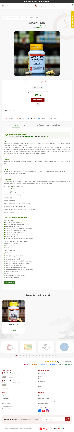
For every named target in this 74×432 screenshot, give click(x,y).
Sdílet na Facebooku (10, 111)
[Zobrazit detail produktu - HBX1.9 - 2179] (13, 311)
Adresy (4, 401)
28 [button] (55, 355)
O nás (39, 386)
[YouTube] (43, 410)
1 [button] (16, 355)
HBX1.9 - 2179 (13, 324)
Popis (16, 125)
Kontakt (40, 384)
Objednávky (5, 398)
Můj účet (4, 396)
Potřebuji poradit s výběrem (48, 125)
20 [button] (43, 355)
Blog (39, 378)
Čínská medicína (9, 282)
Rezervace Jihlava (7, 408)
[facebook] (39, 410)
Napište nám (41, 373)
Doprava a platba (42, 396)
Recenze (27, 125)
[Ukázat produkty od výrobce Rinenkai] (9, 347)
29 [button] (56, 355)
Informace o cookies (44, 398)
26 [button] (52, 355)
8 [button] (26, 355)
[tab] (16, 125)
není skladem (38, 100)
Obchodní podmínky (43, 403)
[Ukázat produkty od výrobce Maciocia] (46, 347)
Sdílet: (6, 110)
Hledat (40, 376)
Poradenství (41, 381)
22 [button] (46, 355)
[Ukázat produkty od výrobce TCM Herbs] (27, 347)
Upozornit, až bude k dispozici (39, 92)
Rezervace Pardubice (8, 406)
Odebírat (67, 419)
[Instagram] (47, 410)
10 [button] (29, 355)
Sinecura (39, 27)
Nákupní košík (6, 403)
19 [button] (42, 355)
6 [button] (23, 355)
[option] (13, 317)
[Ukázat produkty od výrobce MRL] (64, 347)
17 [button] (39, 355)
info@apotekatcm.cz (31, 1)
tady (46, 136)
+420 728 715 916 (45, 1)
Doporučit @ (14, 111)
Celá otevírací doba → (8, 389)
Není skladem (13, 320)
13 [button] (33, 355)
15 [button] (36, 355)
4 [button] (20, 355)
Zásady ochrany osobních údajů (46, 401)
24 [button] (49, 355)
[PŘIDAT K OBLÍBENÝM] (38, 104)
